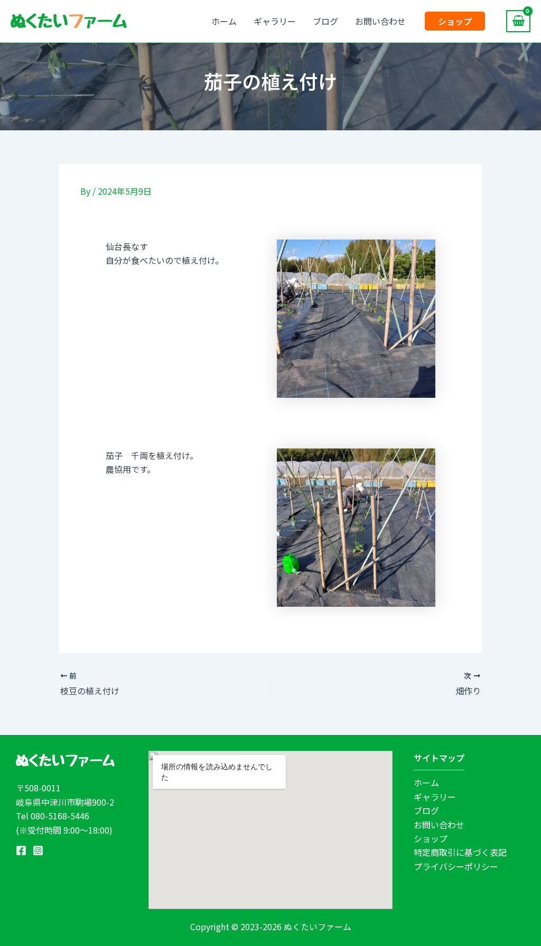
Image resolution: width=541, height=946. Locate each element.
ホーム (224, 21)
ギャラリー (275, 21)
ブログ (325, 21)
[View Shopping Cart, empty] (518, 21)
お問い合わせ (380, 21)
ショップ (430, 838)
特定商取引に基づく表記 (460, 852)
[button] (455, 21)
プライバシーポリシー (456, 866)
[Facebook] (21, 850)
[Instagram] (38, 850)
